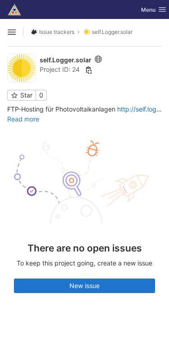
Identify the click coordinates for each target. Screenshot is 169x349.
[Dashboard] (14, 9)
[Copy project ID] (89, 70)
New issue (84, 285)
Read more (23, 119)
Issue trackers (56, 31)
